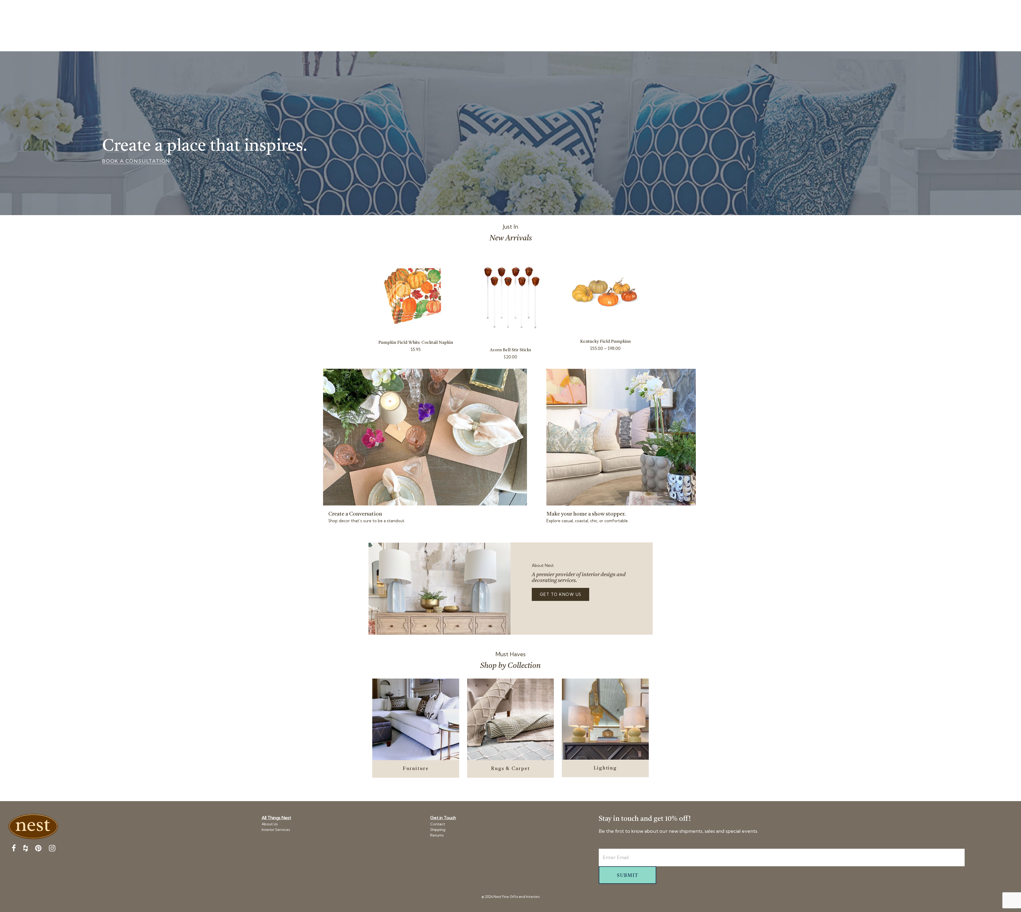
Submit (627, 875)
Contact (437, 824)
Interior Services (276, 829)
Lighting (605, 768)
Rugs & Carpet (510, 768)
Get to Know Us (560, 594)
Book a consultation (136, 161)
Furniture (416, 768)
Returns (437, 835)
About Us (270, 824)
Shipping (437, 829)
